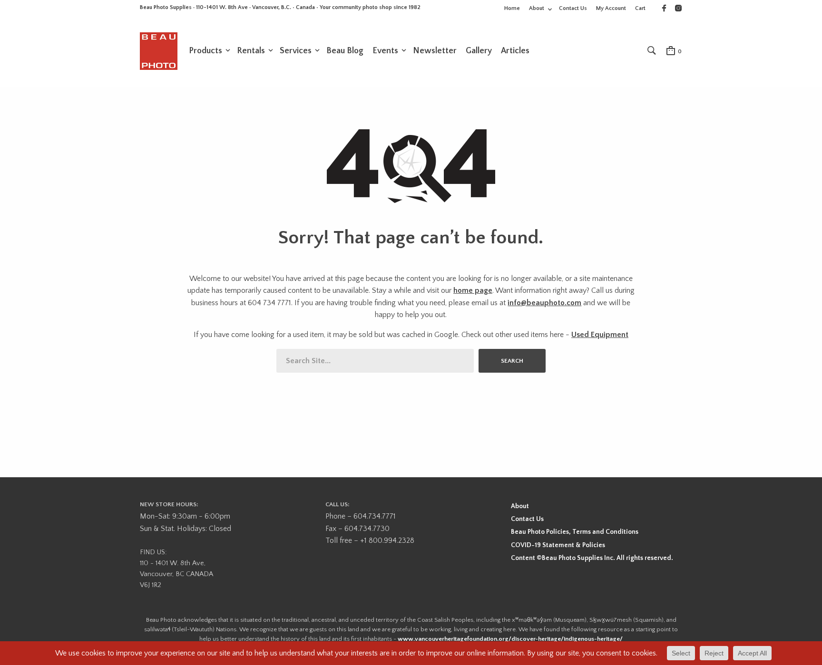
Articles (515, 51)
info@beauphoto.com (544, 303)
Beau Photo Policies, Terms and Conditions (574, 532)
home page (472, 290)
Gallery (479, 51)
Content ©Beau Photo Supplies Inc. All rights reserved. (592, 558)
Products (205, 51)
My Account (611, 8)
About (536, 8)
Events (385, 51)
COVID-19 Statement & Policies (558, 545)
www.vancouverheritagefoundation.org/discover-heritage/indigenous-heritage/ (510, 639)
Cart (640, 8)
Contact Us (573, 8)
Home (512, 8)
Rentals (251, 51)
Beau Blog (344, 51)
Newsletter (435, 51)
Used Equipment (599, 334)
